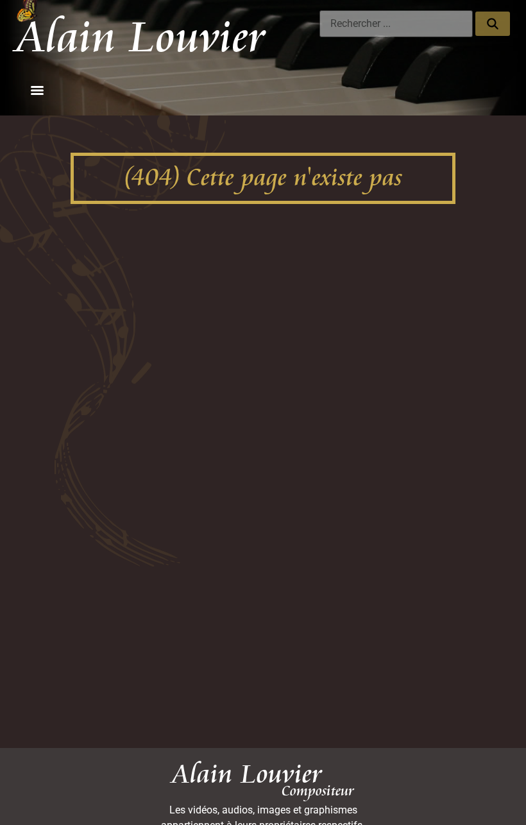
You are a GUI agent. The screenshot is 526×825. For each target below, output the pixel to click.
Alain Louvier (141, 38)
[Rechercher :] (396, 23)
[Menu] (37, 90)
